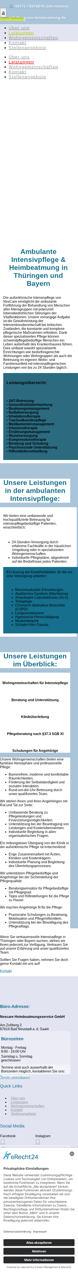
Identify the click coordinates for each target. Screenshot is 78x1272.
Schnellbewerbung (12, 19)
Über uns (19, 27)
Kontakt (17, 42)
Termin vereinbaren (15, 1077)
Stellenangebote (27, 47)
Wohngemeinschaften (33, 37)
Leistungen (21, 32)
